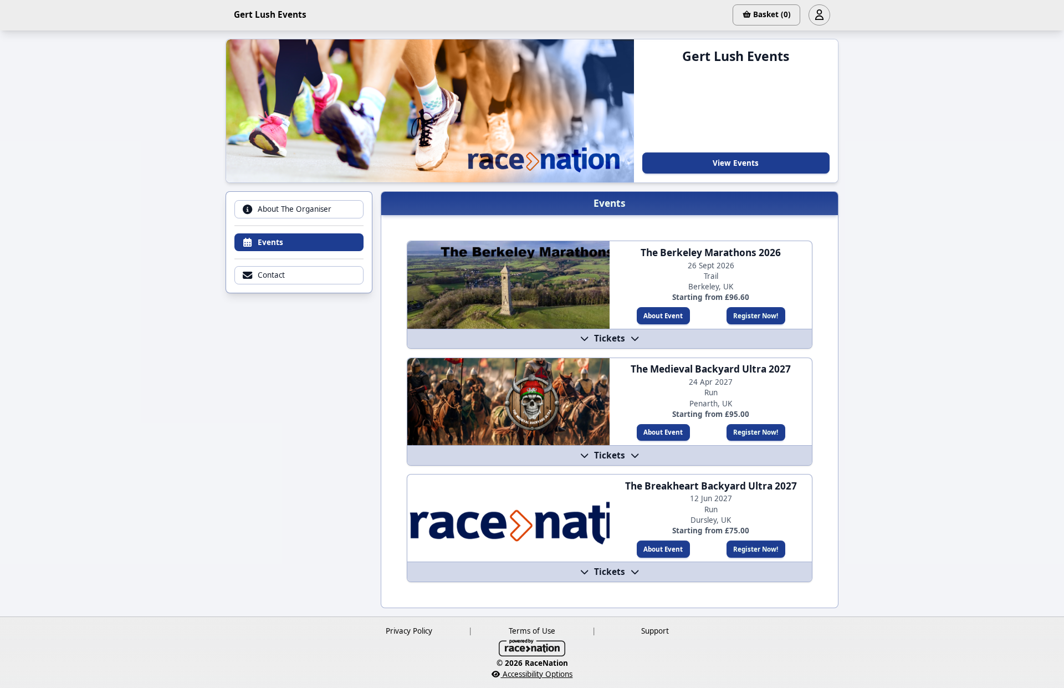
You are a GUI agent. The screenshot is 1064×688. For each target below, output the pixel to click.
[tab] (298, 209)
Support (655, 631)
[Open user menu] (819, 15)
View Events (736, 163)
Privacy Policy (409, 631)
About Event (663, 316)
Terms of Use (532, 631)
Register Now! (755, 316)
